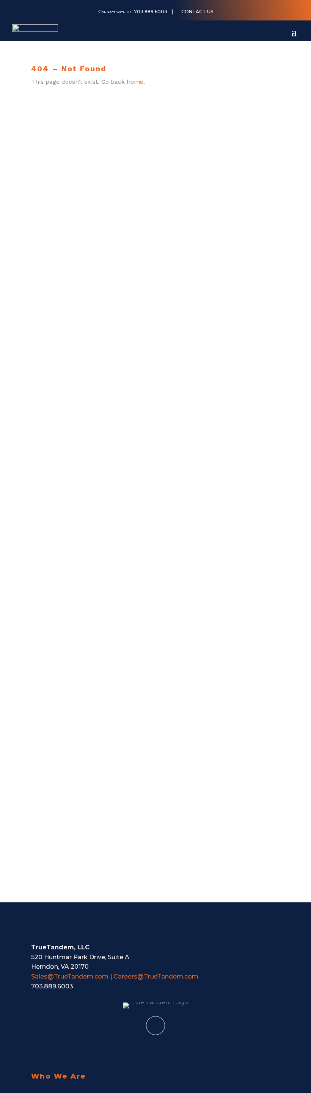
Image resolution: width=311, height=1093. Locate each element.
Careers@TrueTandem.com (155, 976)
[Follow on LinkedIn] (155, 1025)
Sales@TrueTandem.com (69, 976)
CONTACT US (197, 11)
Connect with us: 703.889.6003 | (135, 11)
